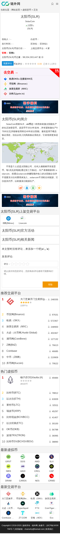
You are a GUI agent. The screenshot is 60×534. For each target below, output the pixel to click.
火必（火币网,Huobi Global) (21, 332)
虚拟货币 (26, 10)
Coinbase (11, 351)
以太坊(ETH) (13, 398)
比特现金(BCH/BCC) (17, 417)
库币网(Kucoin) (14, 363)
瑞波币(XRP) (13, 411)
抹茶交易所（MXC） (19, 88)
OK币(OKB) (12, 429)
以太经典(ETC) (14, 423)
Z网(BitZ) (11, 345)
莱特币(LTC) (13, 405)
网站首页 (15, 10)
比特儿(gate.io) (16, 93)
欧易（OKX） (14, 320)
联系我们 (49, 529)
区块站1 (44, 44)
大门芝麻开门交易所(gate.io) (35, 299)
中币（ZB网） (14, 357)
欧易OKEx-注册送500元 (20, 79)
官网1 (11, 53)
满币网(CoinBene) (16, 338)
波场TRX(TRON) (15, 435)
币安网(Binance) (15, 314)
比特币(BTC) (13, 392)
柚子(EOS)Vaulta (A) (31, 377)
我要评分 (7, 63)
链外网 (35, 525)
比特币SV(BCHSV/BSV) (19, 441)
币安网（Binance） (19, 83)
